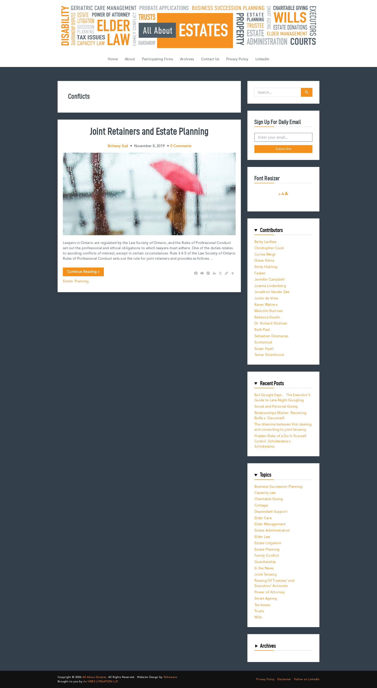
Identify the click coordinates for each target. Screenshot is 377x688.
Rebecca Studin (267, 317)
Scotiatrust (263, 342)
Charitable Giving (268, 499)
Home (113, 59)
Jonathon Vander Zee (272, 292)
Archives (187, 59)
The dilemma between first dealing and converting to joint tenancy (283, 427)
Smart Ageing (265, 598)
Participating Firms (157, 59)
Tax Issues (262, 605)
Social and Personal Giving (276, 406)
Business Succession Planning (278, 486)
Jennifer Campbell (269, 279)
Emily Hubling (265, 267)
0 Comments (180, 146)
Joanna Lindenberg (270, 286)
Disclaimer (284, 679)
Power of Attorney (269, 592)
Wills (258, 617)
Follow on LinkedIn (306, 679)
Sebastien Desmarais (271, 336)
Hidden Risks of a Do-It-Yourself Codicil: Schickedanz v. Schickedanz (280, 441)
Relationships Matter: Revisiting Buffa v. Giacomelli (280, 415)
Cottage (261, 505)
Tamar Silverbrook (269, 355)
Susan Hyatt (264, 349)
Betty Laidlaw (265, 242)
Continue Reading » (83, 272)
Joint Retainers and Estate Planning (149, 131)
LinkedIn (262, 59)
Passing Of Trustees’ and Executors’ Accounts (274, 583)
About (130, 59)
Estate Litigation (267, 543)
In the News (264, 568)
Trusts (259, 611)
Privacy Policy (237, 59)
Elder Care (263, 518)
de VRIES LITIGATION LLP (100, 681)
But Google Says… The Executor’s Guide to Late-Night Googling (282, 397)
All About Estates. (94, 677)
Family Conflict (266, 555)
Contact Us (210, 59)
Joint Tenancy (265, 574)
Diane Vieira (264, 260)
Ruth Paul (262, 330)
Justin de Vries (266, 298)
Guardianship (265, 562)
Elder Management (270, 524)
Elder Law (262, 537)
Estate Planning (76, 281)
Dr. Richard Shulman (271, 323)
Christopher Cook (269, 248)
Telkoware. (170, 677)
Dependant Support (270, 512)
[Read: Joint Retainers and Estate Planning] (149, 194)
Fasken (260, 273)
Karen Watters (266, 304)
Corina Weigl (265, 254)
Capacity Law (265, 493)
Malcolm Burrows (268, 311)
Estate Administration (272, 530)
